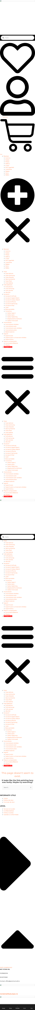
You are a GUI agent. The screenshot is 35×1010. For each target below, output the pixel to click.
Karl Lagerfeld (9, 167)
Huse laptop (9, 283)
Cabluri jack (10, 315)
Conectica (8, 311)
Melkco (7, 163)
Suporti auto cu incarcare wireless (15, 337)
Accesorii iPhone (10, 302)
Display (7, 345)
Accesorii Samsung (11, 303)
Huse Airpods (9, 277)
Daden (7, 160)
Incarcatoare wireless (12, 324)
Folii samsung (9, 288)
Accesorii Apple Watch (12, 298)
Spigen (7, 171)
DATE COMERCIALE (6, 967)
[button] (17, 213)
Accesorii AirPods (10, 296)
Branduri (6, 156)
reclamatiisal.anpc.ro (9, 994)
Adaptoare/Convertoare (14, 318)
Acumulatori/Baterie (11, 343)
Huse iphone (9, 273)
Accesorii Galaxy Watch (12, 300)
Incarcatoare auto (10, 326)
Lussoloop (8, 169)
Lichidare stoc (8, 347)
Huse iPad (8, 281)
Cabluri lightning (12, 317)
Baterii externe (9, 332)
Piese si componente (10, 341)
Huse (5, 271)
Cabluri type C (11, 313)
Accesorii (6, 294)
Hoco (7, 173)
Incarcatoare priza (11, 330)
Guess (7, 165)
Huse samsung (10, 275)
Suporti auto (9, 335)
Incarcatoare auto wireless (13, 328)
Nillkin (7, 175)
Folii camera (9, 290)
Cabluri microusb (12, 320)
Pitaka (7, 162)
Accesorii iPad (9, 305)
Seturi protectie (10, 279)
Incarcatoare (7, 322)
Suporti (6, 333)
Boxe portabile (9, 309)
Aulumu (7, 158)
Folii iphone (9, 286)
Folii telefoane (8, 285)
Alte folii (7, 292)
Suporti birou (9, 339)
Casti (6, 307)
